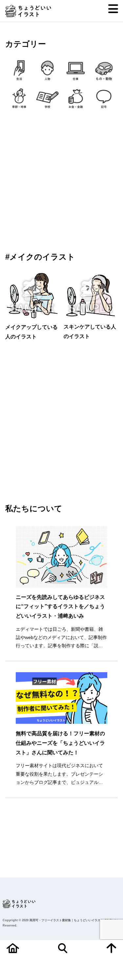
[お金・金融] (76, 98)
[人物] (47, 70)
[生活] (19, 70)
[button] (18, 597)
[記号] (104, 98)
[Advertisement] (61, 180)
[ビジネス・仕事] (76, 70)
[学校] (47, 98)
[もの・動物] (104, 70)
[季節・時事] (19, 98)
